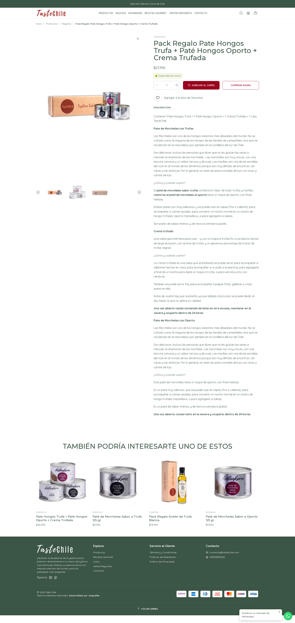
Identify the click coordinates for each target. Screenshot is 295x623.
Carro (96, 561)
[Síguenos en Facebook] (55, 577)
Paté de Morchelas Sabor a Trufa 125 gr (117, 518)
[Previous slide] (38, 192)
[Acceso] (248, 13)
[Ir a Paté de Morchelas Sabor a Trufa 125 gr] (119, 482)
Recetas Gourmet (103, 557)
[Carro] (255, 13)
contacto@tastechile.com (224, 552)
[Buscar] (241, 13)
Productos (52, 24)
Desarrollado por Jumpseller (84, 595)
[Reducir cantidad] (157, 85)
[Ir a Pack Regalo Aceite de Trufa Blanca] (175, 482)
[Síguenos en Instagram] (50, 577)
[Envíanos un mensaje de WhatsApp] (288, 616)
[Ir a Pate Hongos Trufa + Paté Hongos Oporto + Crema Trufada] (62, 482)
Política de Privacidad (162, 561)
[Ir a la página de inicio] (51, 13)
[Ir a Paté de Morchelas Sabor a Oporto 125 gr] (232, 482)
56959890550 (217, 557)
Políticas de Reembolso (163, 557)
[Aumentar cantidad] (177, 85)
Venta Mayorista (102, 566)
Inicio (39, 24)
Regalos (66, 24)
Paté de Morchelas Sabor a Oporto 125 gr (232, 518)
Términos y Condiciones (163, 552)
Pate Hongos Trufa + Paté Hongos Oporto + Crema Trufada (61, 518)
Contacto (98, 570)
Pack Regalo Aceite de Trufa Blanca (170, 518)
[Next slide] (138, 192)
